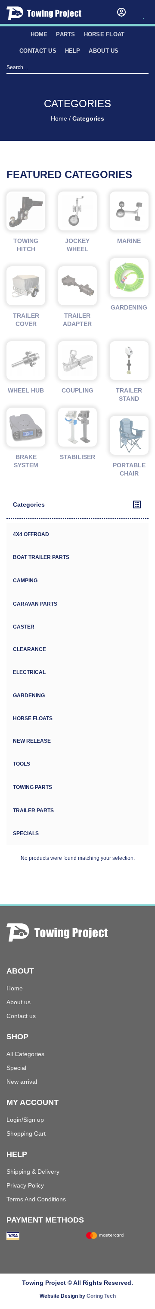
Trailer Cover (26, 319)
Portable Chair (129, 469)
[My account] (121, 12)
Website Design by (78, 1296)
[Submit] (143, 68)
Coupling (77, 390)
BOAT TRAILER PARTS (41, 557)
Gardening (129, 307)
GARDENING (29, 696)
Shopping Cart (26, 1133)
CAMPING (25, 581)
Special (16, 1067)
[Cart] (143, 10)
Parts (65, 34)
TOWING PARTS (32, 787)
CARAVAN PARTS (35, 604)
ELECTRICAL (29, 672)
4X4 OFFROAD (31, 534)
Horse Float (104, 34)
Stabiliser (77, 456)
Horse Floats (33, 718)
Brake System (26, 461)
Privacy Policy (25, 1185)
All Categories (25, 1053)
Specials (26, 833)
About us (18, 1002)
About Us (103, 51)
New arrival (21, 1081)
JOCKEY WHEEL (77, 244)
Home (59, 118)
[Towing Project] (51, 13)
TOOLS (21, 764)
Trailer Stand (129, 394)
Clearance (29, 649)
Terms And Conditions (36, 1199)
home (39, 34)
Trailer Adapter (77, 319)
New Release (32, 741)
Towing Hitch (25, 244)
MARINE (129, 240)
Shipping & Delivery (32, 1171)
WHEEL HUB (26, 390)
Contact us (37, 51)
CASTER (23, 627)
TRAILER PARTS (33, 811)
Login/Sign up (25, 1119)
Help (73, 51)
